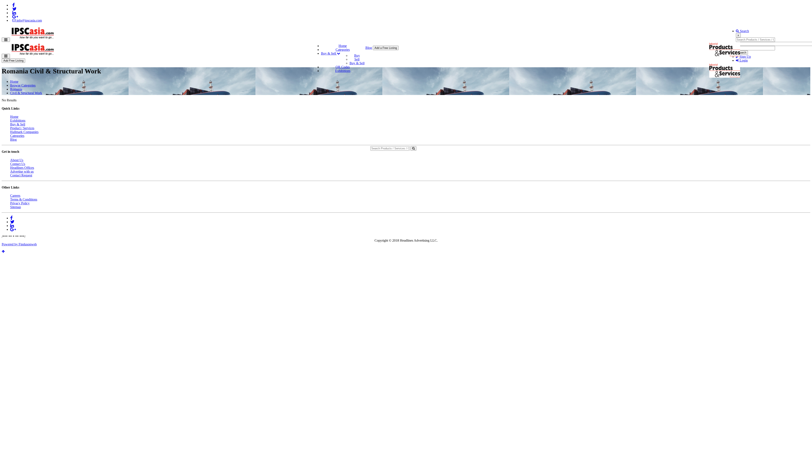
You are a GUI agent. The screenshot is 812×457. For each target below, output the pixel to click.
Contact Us (17, 164)
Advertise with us (22, 171)
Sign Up (745, 56)
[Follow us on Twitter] (14, 9)
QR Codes (343, 67)
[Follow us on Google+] (15, 16)
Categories (343, 49)
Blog (368, 48)
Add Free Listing (13, 60)
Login (743, 60)
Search (744, 31)
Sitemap (15, 207)
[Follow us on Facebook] (13, 5)
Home (343, 46)
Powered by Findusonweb (19, 244)
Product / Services (22, 128)
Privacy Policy (20, 203)
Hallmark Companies (24, 132)
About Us (16, 160)
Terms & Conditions (23, 199)
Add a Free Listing (385, 48)
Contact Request (21, 175)
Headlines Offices (22, 167)
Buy (357, 55)
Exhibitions (342, 71)
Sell (356, 59)
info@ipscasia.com (29, 20)
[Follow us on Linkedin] (14, 13)
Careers (15, 195)
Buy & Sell (329, 53)
